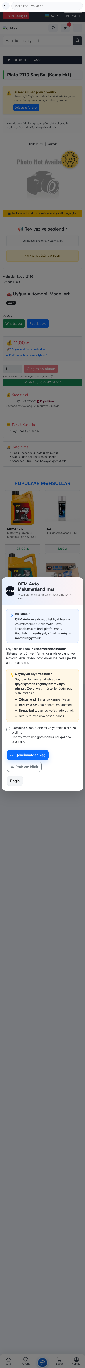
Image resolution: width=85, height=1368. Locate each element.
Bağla (15, 781)
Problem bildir (26, 767)
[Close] (78, 591)
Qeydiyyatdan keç (30, 755)
